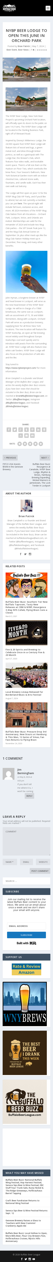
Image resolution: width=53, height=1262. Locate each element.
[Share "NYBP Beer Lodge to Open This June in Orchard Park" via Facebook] (9, 430)
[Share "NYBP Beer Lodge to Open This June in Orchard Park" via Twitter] (15, 430)
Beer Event (11, 49)
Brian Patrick (24, 46)
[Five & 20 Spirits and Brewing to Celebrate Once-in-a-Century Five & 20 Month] (26, 632)
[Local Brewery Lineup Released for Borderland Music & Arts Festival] (26, 675)
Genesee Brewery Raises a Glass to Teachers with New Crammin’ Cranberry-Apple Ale (23, 1223)
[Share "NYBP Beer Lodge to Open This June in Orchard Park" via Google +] (21, 430)
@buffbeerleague (21, 399)
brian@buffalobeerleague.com (30, 395)
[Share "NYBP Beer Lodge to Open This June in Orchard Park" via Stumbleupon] (21, 436)
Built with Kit (26, 943)
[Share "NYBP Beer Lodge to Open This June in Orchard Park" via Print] (32, 436)
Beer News (23, 49)
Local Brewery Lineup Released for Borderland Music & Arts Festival (24, 693)
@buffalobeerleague (15, 402)
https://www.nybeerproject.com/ (21, 367)
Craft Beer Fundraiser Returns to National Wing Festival (22, 1202)
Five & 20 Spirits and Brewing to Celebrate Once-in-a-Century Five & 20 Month (25, 652)
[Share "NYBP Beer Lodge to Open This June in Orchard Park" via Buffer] (44, 430)
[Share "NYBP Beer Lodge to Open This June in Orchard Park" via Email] (26, 436)
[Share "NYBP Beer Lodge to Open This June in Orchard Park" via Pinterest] (32, 430)
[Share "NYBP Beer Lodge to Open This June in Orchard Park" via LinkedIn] (38, 430)
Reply (29, 796)
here (20, 203)
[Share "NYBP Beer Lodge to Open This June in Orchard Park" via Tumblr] (26, 430)
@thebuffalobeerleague (17, 406)
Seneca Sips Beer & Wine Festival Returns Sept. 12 (26, 1212)
